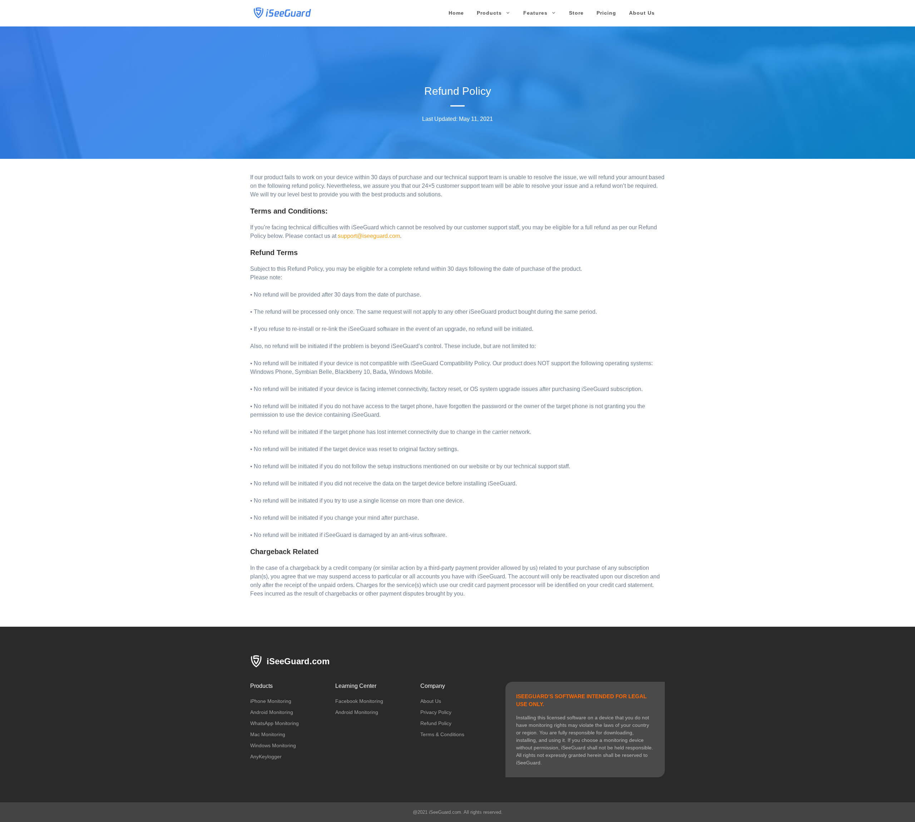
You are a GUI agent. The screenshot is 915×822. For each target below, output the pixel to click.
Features (535, 13)
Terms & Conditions (442, 734)
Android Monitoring (271, 712)
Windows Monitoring (273, 745)
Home (456, 13)
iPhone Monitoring (270, 701)
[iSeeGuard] (282, 12)
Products (489, 13)
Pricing (606, 13)
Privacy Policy (435, 712)
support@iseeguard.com (369, 236)
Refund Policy (435, 723)
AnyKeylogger (266, 756)
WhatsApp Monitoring (274, 723)
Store (576, 13)
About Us (642, 13)
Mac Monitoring (267, 734)
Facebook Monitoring (359, 701)
